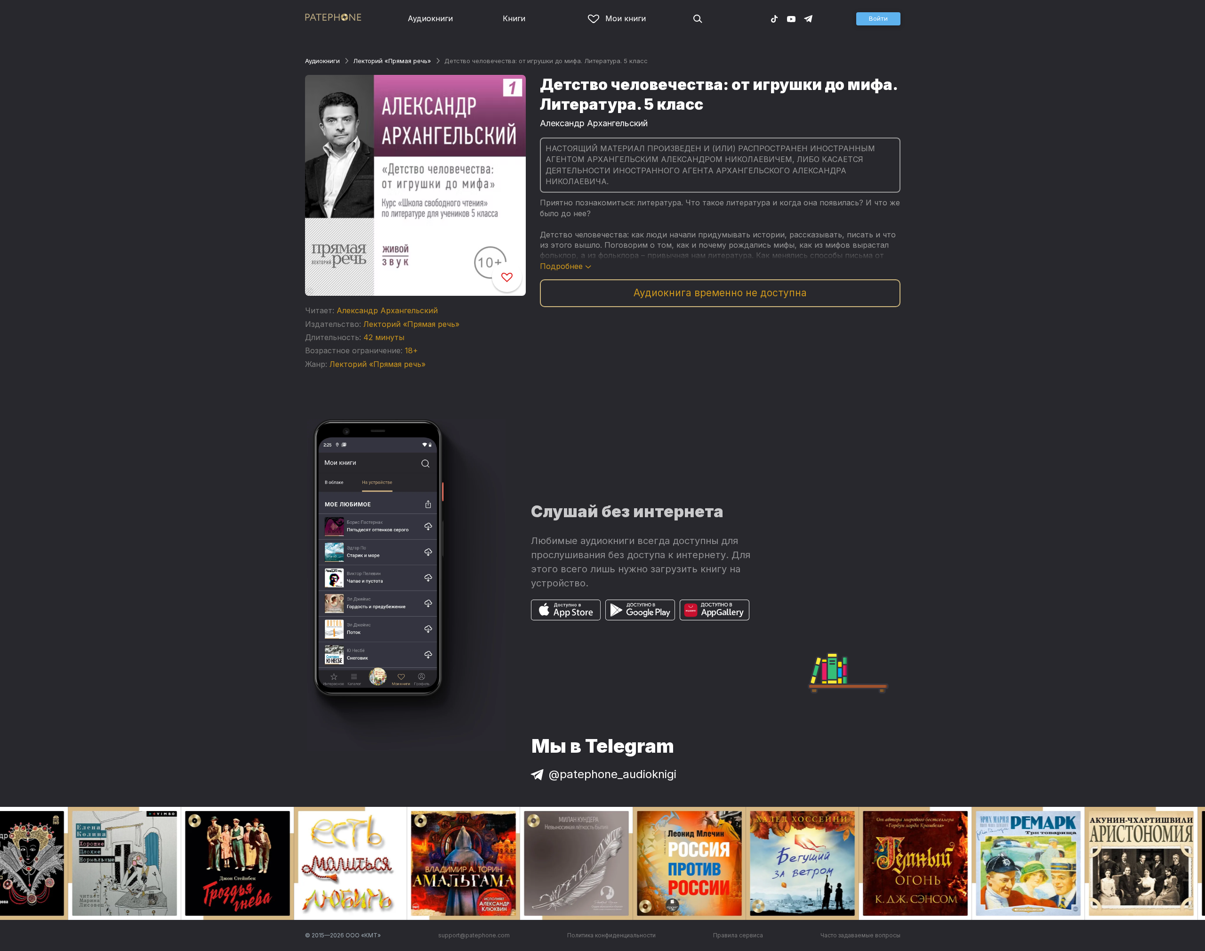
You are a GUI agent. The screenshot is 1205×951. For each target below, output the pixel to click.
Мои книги (625, 18)
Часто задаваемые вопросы (860, 935)
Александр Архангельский (387, 310)
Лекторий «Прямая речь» (392, 61)
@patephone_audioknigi (612, 774)
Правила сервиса (738, 935)
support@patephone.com (474, 935)
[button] (878, 18)
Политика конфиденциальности (611, 935)
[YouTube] (791, 18)
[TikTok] (774, 18)
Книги (514, 18)
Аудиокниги (430, 18)
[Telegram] (808, 18)
